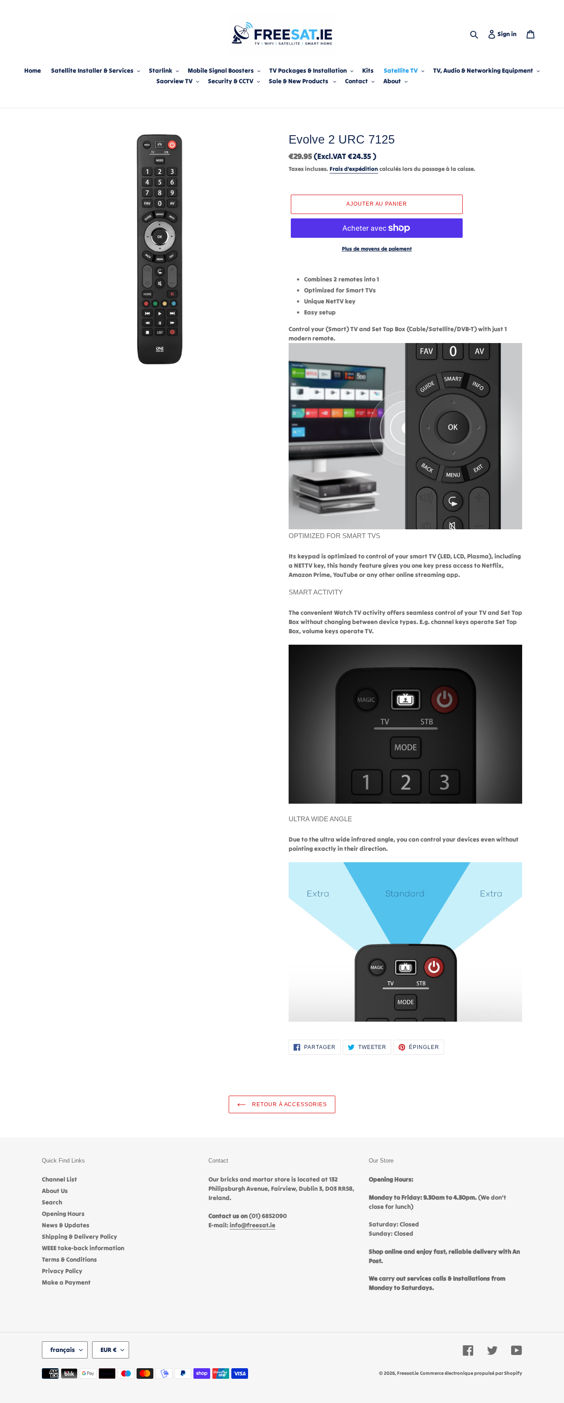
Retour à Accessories (288, 1104)
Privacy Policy (62, 1271)
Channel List (59, 1179)
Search (52, 1202)
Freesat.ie (408, 1373)
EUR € (108, 1350)
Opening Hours (63, 1214)
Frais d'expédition (354, 169)
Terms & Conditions (69, 1259)
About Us (55, 1191)
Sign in (508, 34)
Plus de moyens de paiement (377, 248)
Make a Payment (66, 1282)
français (62, 1350)
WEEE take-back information (83, 1248)
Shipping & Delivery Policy (79, 1237)
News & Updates (65, 1225)
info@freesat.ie (252, 1225)
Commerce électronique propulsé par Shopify (471, 1373)
